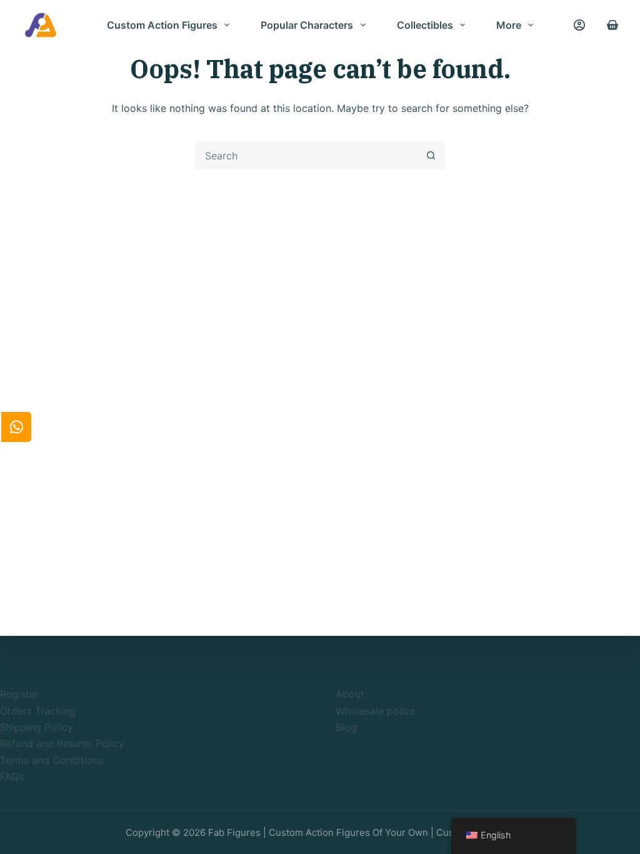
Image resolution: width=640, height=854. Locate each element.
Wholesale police (376, 711)
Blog (346, 727)
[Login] (579, 25)
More (508, 25)
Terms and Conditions (52, 760)
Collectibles (425, 25)
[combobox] (307, 155)
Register (19, 694)
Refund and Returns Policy (62, 743)
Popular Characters (307, 25)
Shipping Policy (36, 727)
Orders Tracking (38, 711)
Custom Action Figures (162, 25)
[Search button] (431, 155)
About (350, 694)
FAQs (12, 776)
